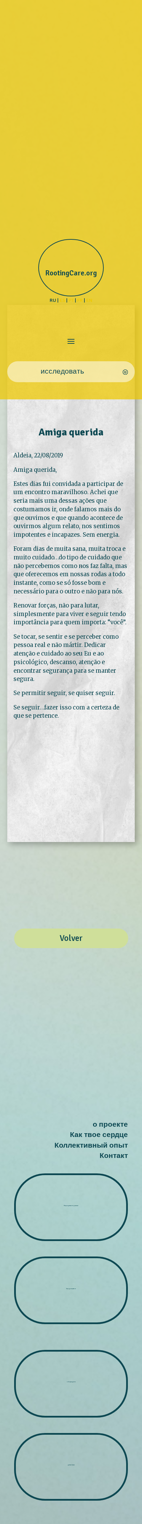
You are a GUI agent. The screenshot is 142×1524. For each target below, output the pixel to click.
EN (89, 300)
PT (71, 300)
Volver (71, 938)
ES (62, 300)
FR (80, 300)
